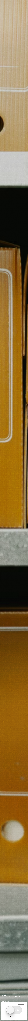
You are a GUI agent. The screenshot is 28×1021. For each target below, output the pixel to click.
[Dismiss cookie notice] (10, 1016)
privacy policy (21, 1004)
